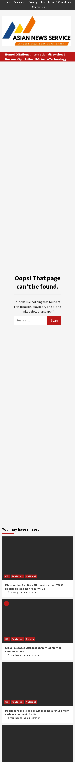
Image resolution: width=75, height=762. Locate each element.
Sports (23, 59)
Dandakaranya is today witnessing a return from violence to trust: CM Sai (37, 712)
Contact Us (38, 7)
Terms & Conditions (59, 2)
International (40, 54)
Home (7, 2)
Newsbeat (57, 54)
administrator (28, 592)
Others (30, 638)
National (24, 54)
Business (11, 59)
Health (33, 59)
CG (16, 54)
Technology (57, 59)
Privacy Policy (37, 2)
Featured (17, 576)
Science (43, 59)
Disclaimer (20, 2)
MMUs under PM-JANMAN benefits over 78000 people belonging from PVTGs (34, 587)
